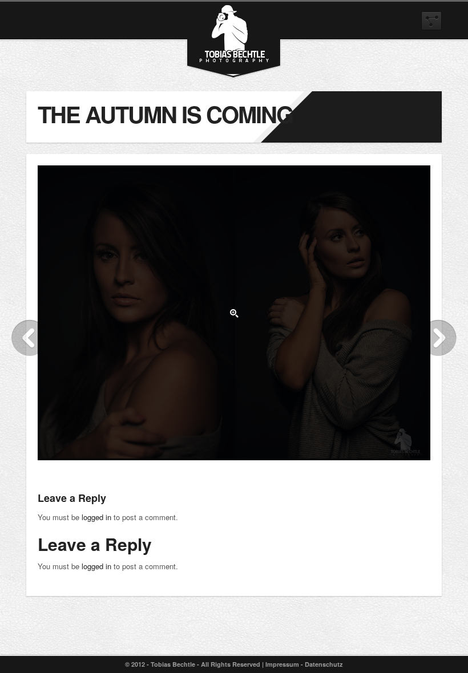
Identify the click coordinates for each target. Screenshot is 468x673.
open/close (431, 20)
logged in (96, 517)
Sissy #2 (29, 337)
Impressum (282, 664)
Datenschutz (324, 664)
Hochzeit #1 (438, 337)
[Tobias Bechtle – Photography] (234, 57)
